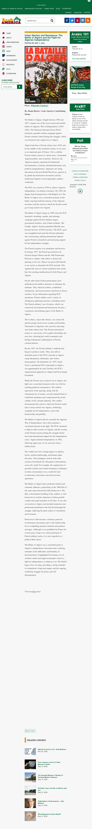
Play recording (79, 59)
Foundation (66, 8)
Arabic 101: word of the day (12, 8)
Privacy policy (80, 180)
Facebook (66, 19)
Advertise (78, 12)
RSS (87, 19)
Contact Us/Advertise (80, 171)
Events (9, 47)
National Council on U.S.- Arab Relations (52, 749)
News (8, 51)
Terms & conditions (80, 177)
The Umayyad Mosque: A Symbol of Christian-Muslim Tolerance (50, 776)
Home (8, 33)
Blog (58, 8)
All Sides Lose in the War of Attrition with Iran (52, 789)
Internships (11, 56)
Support (87, 12)
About (8, 38)
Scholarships (11, 60)
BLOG (8, 69)
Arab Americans (12, 42)
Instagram (82, 19)
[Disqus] (46, 637)
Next (33, 731)
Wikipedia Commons (39, 105)
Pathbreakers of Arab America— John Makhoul (51, 802)
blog (34, 591)
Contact (68, 12)
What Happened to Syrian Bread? (49, 814)
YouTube (77, 19)
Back (27, 731)
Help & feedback (80, 174)
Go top (79, 191)
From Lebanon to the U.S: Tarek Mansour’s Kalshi (49, 763)
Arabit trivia (49, 8)
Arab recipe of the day (33, 8)
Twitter (72, 19)
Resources (10, 65)
